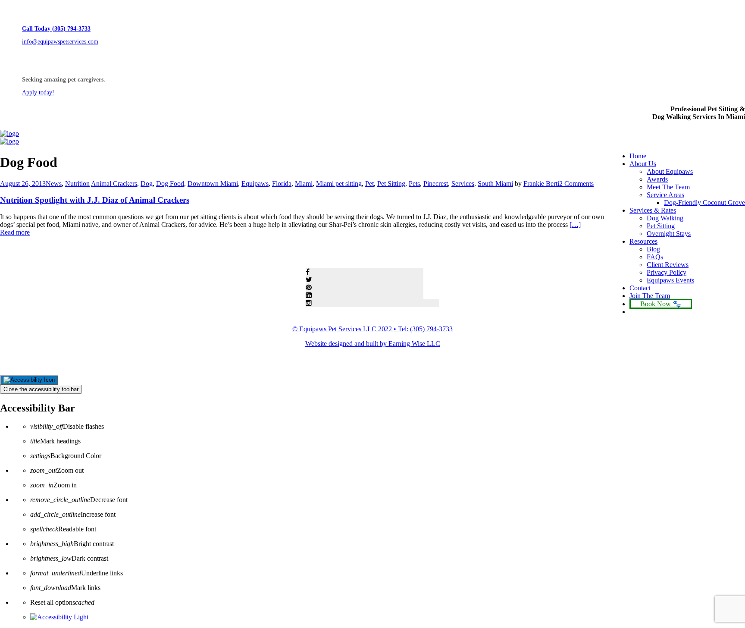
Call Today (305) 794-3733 (56, 28)
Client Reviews (668, 264)
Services (462, 183)
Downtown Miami (213, 183)
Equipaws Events (670, 280)
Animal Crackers (114, 183)
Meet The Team (668, 187)
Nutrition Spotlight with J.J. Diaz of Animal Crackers (94, 199)
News (54, 183)
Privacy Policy (666, 272)
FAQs (655, 257)
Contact (640, 288)
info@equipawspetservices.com (60, 41)
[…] (575, 224)
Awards (657, 179)
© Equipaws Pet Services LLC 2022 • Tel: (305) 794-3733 (372, 329)
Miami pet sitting (339, 183)
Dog (147, 183)
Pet (369, 183)
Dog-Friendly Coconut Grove (704, 202)
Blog (653, 249)
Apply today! (38, 92)
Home (637, 156)
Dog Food (170, 183)
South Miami (495, 183)
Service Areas (665, 194)
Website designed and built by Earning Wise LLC (372, 343)
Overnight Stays (669, 233)
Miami (304, 183)
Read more (15, 232)
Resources (643, 241)
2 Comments (576, 183)
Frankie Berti (541, 183)
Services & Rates (652, 210)
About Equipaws (670, 171)
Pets (414, 183)
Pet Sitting (661, 225)
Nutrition (77, 183)
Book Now (655, 304)
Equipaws (255, 183)
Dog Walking (665, 218)
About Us (642, 163)
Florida (281, 183)
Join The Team (649, 295)
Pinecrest (435, 183)
